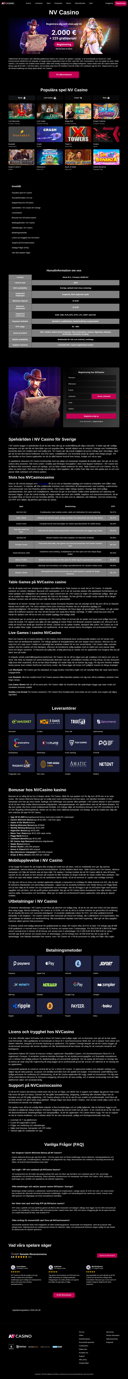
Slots (105, 98)
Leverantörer (17, 213)
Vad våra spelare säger (21, 253)
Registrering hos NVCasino (23, 203)
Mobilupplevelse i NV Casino (23, 223)
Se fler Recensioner (64, 1295)
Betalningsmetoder (19, 233)
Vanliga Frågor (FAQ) (20, 248)
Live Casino (48, 98)
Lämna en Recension (107, 1255)
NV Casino (43, 483)
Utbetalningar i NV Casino (22, 228)
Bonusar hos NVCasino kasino (24, 218)
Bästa (20, 98)
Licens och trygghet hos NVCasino (25, 238)
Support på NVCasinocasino (23, 243)
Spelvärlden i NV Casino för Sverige (26, 208)
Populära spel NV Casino (22, 193)
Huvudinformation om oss (22, 198)
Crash (76, 98)
